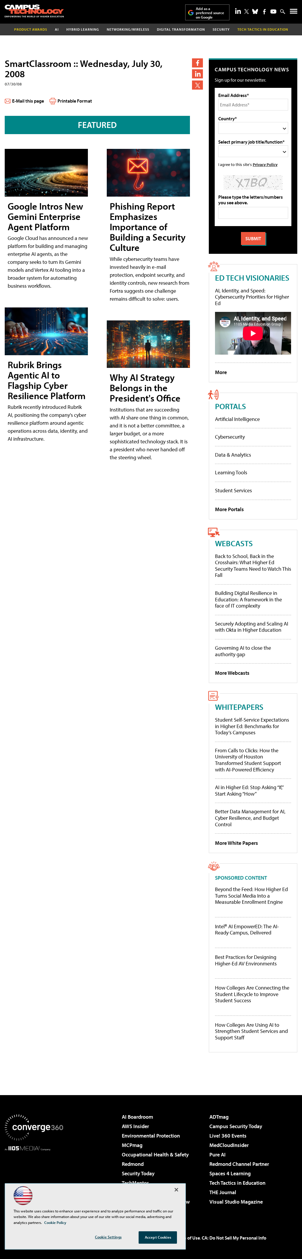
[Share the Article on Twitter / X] (197, 85)
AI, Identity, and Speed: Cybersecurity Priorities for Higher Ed (252, 297)
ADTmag (219, 1116)
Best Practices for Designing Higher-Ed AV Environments (246, 960)
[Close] (176, 1189)
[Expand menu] (293, 12)
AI (57, 29)
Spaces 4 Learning (230, 1173)
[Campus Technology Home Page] (34, 11)
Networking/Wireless (128, 29)
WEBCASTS (234, 543)
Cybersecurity (230, 436)
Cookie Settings (108, 1237)
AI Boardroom (137, 1116)
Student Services (233, 490)
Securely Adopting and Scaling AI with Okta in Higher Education (251, 626)
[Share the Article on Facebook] (197, 63)
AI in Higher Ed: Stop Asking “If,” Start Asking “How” (249, 790)
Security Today (138, 1173)
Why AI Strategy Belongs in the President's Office (145, 387)
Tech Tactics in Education (237, 1182)
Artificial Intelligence (237, 419)
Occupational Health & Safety (155, 1154)
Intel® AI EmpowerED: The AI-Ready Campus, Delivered (247, 929)
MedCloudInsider (229, 1145)
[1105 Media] (34, 1181)
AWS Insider (135, 1126)
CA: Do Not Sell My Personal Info (234, 1238)
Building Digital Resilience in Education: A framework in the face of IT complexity (248, 599)
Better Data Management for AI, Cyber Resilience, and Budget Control (250, 817)
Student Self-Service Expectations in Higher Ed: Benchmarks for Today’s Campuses (252, 726)
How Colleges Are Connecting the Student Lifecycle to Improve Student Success (252, 994)
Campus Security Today (235, 1126)
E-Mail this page (28, 101)
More (221, 372)
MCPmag (132, 1145)
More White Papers (236, 843)
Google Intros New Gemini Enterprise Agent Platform (45, 216)
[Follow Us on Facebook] (264, 11)
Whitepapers (239, 707)
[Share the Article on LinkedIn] (197, 74)
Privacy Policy (265, 164)
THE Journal (222, 1192)
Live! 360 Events (228, 1135)
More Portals (229, 509)
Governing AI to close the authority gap (243, 651)
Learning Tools (231, 472)
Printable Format (75, 101)
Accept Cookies (158, 1237)
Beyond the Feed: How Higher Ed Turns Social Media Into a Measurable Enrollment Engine (251, 895)
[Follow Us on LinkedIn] (238, 11)
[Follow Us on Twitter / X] (246, 11)
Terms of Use (187, 1238)
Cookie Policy (55, 1222)
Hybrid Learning (82, 29)
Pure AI (217, 1154)
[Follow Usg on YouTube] (273, 11)
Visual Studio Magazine (236, 1201)
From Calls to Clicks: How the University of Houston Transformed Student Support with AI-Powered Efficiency (248, 760)
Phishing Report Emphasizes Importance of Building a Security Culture (148, 227)
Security (221, 29)
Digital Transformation (181, 29)
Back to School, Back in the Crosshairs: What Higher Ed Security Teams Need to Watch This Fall (253, 566)
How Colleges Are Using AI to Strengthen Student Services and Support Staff (251, 1031)
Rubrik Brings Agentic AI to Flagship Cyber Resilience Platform (47, 380)
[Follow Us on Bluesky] (255, 11)
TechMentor (135, 1182)
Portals (230, 406)
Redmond (133, 1164)
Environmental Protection (151, 1135)
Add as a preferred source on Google (210, 12)
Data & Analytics (233, 454)
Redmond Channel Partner (239, 1164)
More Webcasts (232, 672)
